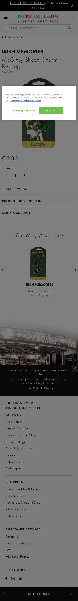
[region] (39, 103)
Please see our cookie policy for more (25, 100)
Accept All (51, 110)
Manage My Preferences (24, 110)
